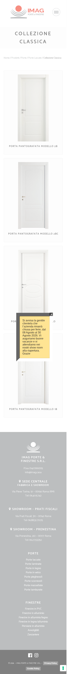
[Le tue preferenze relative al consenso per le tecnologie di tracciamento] (63, 668)
